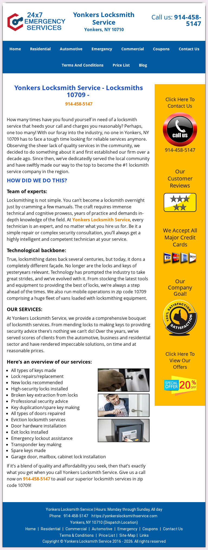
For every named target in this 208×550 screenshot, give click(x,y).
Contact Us (189, 48)
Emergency (102, 48)
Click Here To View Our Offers (180, 360)
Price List (121, 65)
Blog (143, 65)
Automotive (71, 48)
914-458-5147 (187, 20)
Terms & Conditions (76, 535)
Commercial (132, 48)
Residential (40, 48)
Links (144, 535)
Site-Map (127, 535)
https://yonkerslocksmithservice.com (124, 516)
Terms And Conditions (82, 65)
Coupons (161, 48)
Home (15, 48)
